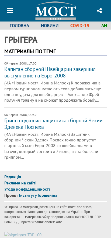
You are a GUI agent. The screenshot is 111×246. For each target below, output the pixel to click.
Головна (19, 25)
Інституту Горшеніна (38, 195)
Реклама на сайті (20, 183)
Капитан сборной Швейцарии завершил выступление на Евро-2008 (49, 72)
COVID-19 (79, 25)
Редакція (12, 176)
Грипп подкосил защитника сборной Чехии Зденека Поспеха (53, 123)
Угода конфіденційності (27, 189)
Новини (49, 25)
